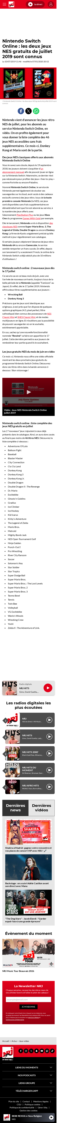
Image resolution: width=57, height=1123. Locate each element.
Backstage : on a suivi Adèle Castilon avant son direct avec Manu (27, 884)
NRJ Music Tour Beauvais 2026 (18, 971)
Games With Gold (31, 218)
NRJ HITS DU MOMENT (29, 769)
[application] (28, 392)
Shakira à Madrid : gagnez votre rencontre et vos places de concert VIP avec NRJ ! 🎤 (28, 849)
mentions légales (33, 1017)
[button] (28, 392)
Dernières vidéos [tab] (41, 807)
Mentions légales (41, 1101)
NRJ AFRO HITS (30, 785)
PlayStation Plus (25, 214)
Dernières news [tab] (15, 807)
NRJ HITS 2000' (30, 752)
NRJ (24, 718)
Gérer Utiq (42, 1107)
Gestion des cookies (28, 1110)
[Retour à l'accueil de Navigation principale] (11, 4)
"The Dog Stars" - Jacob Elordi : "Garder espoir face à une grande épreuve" (25, 920)
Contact (26, 1101)
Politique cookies (32, 1104)
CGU (19, 1104)
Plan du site (13, 1101)
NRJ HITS (24, 688)
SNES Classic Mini (26, 317)
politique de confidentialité (15, 1019)
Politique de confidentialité (22, 1107)
